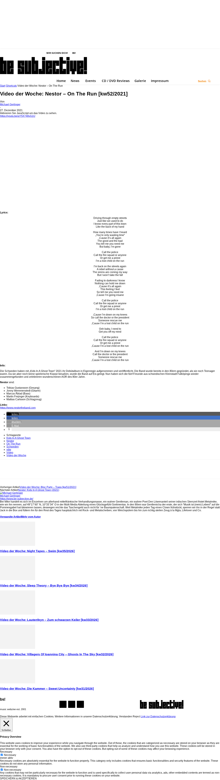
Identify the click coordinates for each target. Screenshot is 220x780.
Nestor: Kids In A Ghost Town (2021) (38, 490)
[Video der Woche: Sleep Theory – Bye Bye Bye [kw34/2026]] (17, 579)
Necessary (10, 755)
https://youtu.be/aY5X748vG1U (17, 116)
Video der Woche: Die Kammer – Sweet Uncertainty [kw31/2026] (47, 688)
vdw (8, 449)
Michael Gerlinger (10, 104)
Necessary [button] (6, 751)
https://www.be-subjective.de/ (16, 498)
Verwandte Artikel (10, 516)
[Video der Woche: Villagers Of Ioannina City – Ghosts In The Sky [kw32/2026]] (17, 648)
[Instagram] (6, 81)
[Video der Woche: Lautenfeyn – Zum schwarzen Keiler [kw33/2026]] (17, 613)
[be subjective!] (161, 704)
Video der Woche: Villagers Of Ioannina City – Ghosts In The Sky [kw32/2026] (56, 654)
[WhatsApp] (40, 472)
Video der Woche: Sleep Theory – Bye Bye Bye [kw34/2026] (43, 585)
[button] (205, 81)
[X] (11, 81)
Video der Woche (16, 455)
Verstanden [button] (125, 716)
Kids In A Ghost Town (18, 438)
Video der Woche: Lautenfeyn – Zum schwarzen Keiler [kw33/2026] (49, 620)
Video (9, 452)
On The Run (13, 443)
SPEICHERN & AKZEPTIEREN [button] (18, 778)
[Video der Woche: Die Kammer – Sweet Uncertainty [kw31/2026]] (17, 682)
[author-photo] (11, 493)
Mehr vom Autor (31, 516)
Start (2, 85)
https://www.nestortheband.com (18, 407)
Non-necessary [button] (8, 766)
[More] (51, 472)
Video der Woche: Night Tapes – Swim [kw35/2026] (37, 551)
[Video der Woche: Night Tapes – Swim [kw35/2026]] (17, 545)
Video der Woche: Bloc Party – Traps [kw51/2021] (48, 487)
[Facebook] (1, 81)
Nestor (10, 441)
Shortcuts (11, 85)
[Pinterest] (28, 472)
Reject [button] (136, 716)
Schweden (12, 446)
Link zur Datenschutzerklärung (158, 716)
